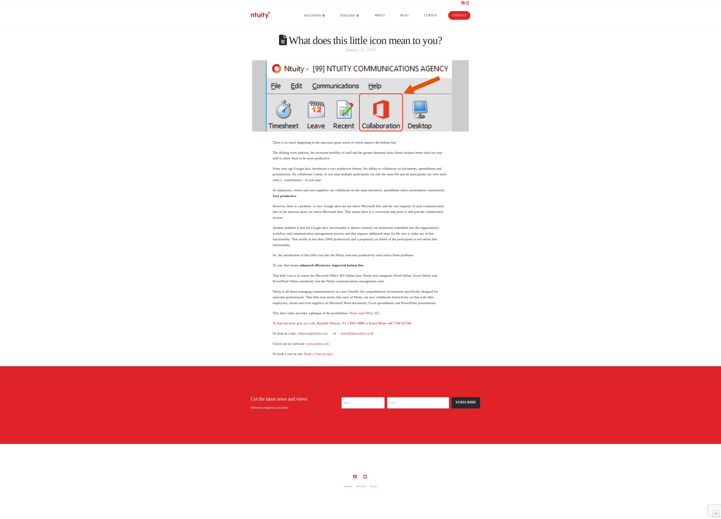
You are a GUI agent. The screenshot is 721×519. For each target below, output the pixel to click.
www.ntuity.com (317, 344)
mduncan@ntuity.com (313, 333)
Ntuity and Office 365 (364, 313)
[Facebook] (463, 3)
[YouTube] (468, 3)
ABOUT (348, 486)
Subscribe (466, 402)
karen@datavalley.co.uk (357, 333)
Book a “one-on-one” (318, 354)
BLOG (373, 486)
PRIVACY (361, 486)
